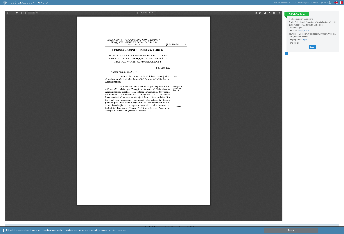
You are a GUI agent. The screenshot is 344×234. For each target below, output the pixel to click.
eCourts (314, 3)
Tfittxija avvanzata (282, 3)
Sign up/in (324, 3)
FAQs (294, 3)
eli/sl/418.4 (304, 31)
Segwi (312, 47)
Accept (291, 230)
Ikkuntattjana (303, 3)
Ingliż (305, 40)
